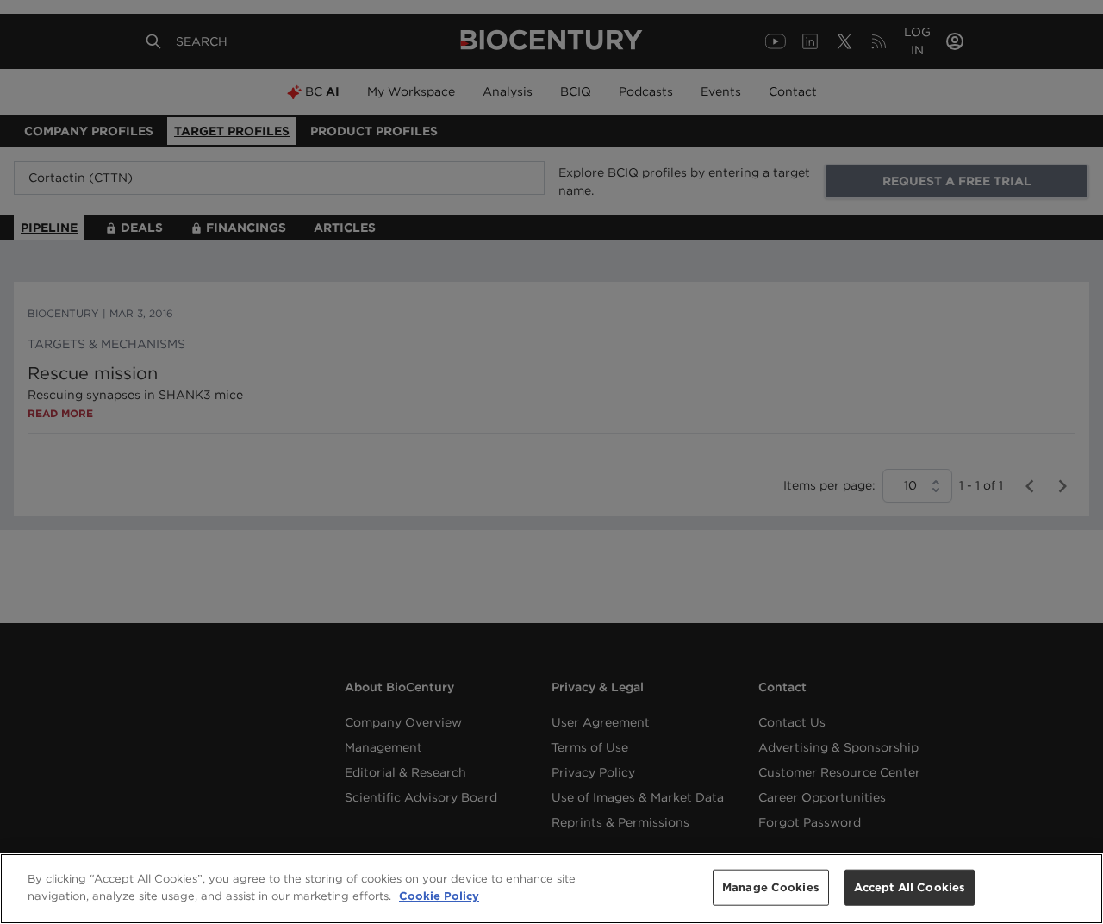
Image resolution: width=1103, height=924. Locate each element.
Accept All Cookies (909, 887)
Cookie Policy (439, 895)
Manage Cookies (770, 887)
